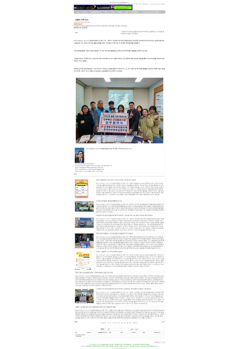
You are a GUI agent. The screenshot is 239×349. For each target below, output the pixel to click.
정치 (110, 332)
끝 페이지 (135, 323)
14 (130, 323)
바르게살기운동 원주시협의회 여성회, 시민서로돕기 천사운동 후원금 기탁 (93, 165)
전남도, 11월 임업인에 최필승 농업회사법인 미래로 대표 (89, 167)
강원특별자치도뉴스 (102, 332)
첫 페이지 (103, 323)
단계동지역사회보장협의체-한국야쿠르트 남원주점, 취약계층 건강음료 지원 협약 (100, 26)
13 (127, 323)
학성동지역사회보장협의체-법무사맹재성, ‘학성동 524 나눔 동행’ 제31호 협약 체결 (123, 215)
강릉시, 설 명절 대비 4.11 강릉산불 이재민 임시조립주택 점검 (95, 307)
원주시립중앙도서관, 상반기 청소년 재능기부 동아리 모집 (115, 180)
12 (124, 323)
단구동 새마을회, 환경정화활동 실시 (108, 201)
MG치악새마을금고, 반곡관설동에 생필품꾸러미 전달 (113, 233)
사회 (121, 332)
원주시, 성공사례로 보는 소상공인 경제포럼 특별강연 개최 (89, 169)
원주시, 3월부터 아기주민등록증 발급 (108, 251)
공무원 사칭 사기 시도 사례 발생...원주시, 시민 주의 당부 (89, 171)
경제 (144, 332)
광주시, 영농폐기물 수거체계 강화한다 (84, 163)
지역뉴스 (89, 332)
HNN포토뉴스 (157, 332)
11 (122, 323)
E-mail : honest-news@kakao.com (119, 348)
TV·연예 (133, 332)
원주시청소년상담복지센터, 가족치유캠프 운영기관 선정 (94, 272)
